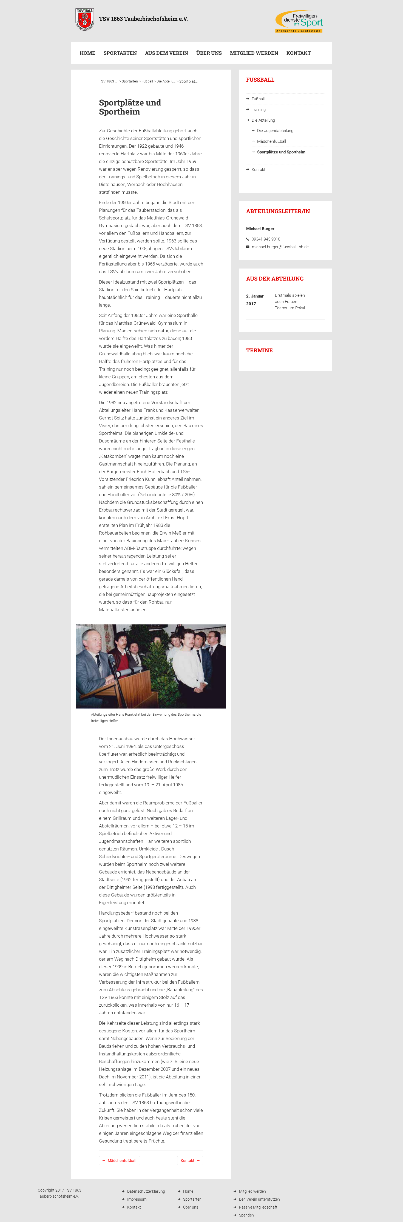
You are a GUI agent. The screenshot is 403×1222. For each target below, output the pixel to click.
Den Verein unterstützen (259, 1199)
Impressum (136, 1199)
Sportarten (192, 1199)
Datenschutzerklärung (146, 1191)
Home (87, 53)
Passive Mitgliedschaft (258, 1207)
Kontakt (298, 53)
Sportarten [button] (120, 53)
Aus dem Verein (166, 53)
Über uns (209, 53)
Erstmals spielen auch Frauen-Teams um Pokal (290, 301)
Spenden (246, 1215)
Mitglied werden (254, 53)
